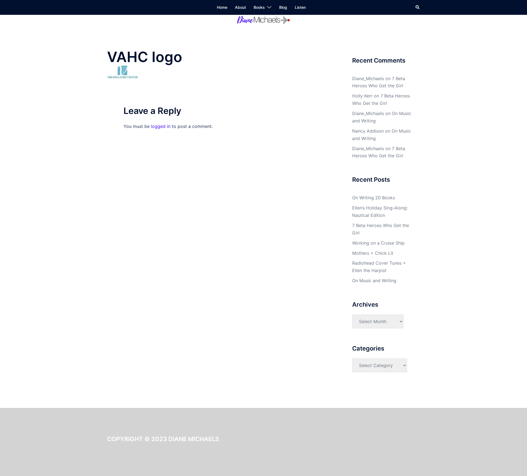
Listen (300, 7)
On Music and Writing (374, 280)
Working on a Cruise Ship (378, 243)
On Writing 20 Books (373, 197)
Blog (283, 7)
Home (222, 7)
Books (259, 7)
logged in (160, 126)
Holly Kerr (362, 96)
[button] (418, 7)
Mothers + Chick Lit (372, 253)
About (240, 7)
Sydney (156, 472)
